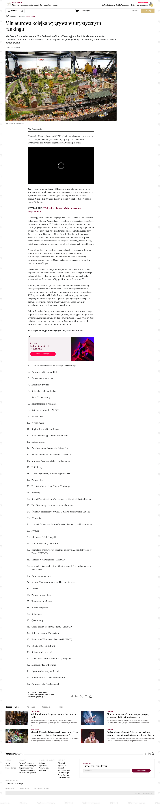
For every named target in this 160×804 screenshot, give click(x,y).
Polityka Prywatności (26, 763)
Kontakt (8, 765)
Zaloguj (148, 11)
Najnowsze (47, 707)
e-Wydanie (134, 11)
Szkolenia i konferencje (14, 783)
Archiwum (42, 770)
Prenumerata (44, 768)
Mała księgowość (64, 770)
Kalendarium (24, 788)
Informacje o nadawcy (27, 770)
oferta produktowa (41, 788)
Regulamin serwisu (26, 768)
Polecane (31, 707)
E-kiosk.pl (61, 763)
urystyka (86, 11)
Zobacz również (12, 707)
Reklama (42, 763)
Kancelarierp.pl (63, 773)
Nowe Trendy (31, 16)
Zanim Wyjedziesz (36, 711)
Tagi (60, 707)
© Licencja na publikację (37, 692)
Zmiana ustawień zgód (27, 765)
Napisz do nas (11, 768)
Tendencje (21, 16)
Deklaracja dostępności (27, 773)
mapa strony (10, 788)
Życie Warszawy (64, 777)
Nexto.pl (61, 768)
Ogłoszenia (43, 765)
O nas (8, 763)
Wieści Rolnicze (63, 775)
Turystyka (13, 16)
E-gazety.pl (62, 765)
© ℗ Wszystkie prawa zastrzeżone (41, 694)
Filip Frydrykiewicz (35, 129)
